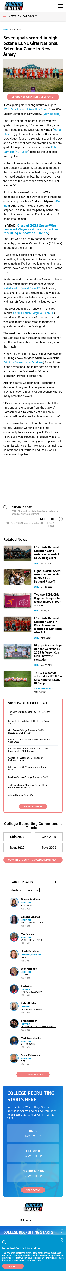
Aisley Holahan (29, 1003)
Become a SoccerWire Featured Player (33, 97)
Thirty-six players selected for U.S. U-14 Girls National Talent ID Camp (48, 678)
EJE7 (23, 1061)
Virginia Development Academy (23, 362)
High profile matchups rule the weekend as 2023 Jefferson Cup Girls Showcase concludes (48, 652)
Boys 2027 (17, 847)
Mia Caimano (28, 934)
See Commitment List (33, 1074)
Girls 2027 (17, 837)
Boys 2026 (49, 847)
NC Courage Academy (31, 992)
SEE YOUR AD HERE (33, 806)
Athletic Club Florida (32, 923)
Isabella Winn (11, 288)
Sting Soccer (28, 1044)
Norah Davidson (30, 951)
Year (30, 890)
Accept (13, 1266)
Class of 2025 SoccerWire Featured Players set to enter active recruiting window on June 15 (30, 229)
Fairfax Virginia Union (32, 1009)
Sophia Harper (29, 1020)
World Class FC (31, 288)
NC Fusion (21, 151)
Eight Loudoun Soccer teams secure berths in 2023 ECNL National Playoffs (47, 576)
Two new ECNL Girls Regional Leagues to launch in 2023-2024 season (47, 600)
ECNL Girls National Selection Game (25, 109)
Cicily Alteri (27, 986)
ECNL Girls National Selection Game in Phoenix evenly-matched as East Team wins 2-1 (48, 625)
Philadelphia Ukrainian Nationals (38, 1026)
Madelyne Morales (31, 1038)
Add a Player (33, 1190)
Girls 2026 (49, 837)
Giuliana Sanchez (30, 916)
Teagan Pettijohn (30, 899)
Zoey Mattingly (29, 968)
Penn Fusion (27, 957)
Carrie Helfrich (22, 313)
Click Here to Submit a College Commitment (33, 860)
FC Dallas (26, 975)
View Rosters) (52, 114)
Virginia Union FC (43, 313)
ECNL (5, 29)
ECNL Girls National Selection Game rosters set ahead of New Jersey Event (46, 552)
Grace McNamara (30, 1055)
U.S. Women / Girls (43, 689)
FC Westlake (27, 905)
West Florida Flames (31, 940)
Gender (15, 890)
